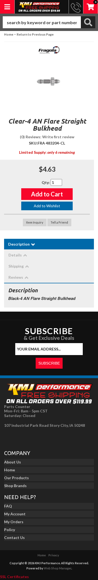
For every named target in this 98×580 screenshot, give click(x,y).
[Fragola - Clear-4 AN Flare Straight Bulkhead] (49, 51)
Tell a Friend (59, 222)
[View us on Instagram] (22, 437)
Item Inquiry (34, 222)
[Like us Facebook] (9, 437)
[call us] (76, 7)
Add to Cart (47, 194)
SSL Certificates (14, 576)
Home (8, 34)
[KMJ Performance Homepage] (39, 7)
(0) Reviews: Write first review (47, 136)
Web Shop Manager (57, 568)
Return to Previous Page (35, 34)
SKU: (33, 143)
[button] (49, 22)
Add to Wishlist (47, 205)
